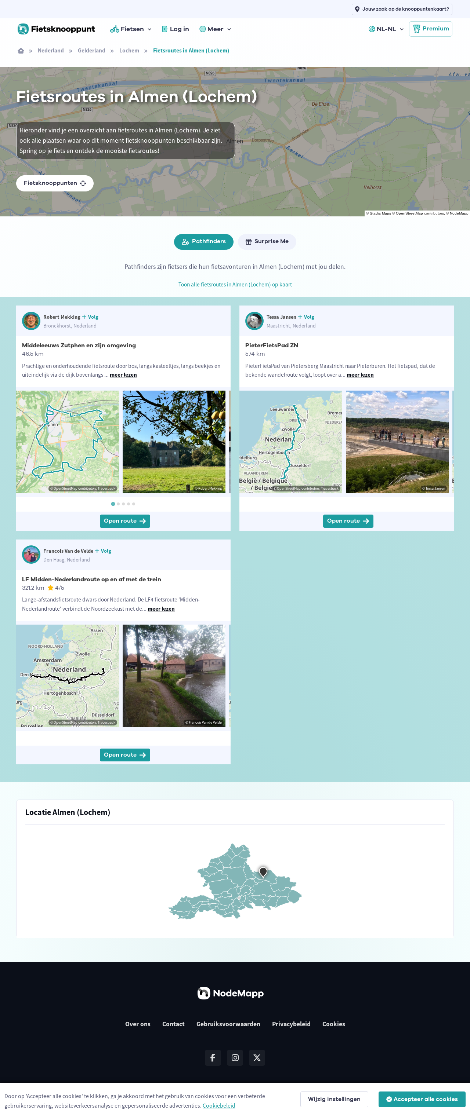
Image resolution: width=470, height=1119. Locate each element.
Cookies (333, 1024)
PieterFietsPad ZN (271, 345)
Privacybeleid (291, 1024)
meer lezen (123, 374)
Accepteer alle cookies (426, 1099)
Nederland (51, 50)
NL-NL (386, 29)
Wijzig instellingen (334, 1099)
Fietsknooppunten (50, 183)
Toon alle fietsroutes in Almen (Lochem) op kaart (235, 284)
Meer (215, 29)
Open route (120, 521)
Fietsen (132, 29)
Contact (173, 1024)
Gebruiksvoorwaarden (228, 1024)
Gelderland (91, 50)
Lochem (129, 50)
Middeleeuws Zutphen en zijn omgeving (79, 345)
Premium (436, 29)
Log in (179, 29)
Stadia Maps (380, 213)
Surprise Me (271, 241)
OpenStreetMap (409, 213)
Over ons (138, 1024)
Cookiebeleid (219, 1105)
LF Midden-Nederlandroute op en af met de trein (91, 579)
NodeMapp (459, 213)
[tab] (113, 504)
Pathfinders (209, 241)
